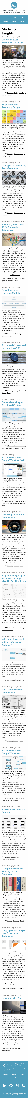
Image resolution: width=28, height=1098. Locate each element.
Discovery (10, 278)
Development (13, 503)
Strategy (16, 278)
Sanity (14, 1095)
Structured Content (19, 446)
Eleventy (19, 1095)
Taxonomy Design (12, 93)
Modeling (9, 95)
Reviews (5, 21)
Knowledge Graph (7, 448)
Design (9, 156)
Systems (4, 215)
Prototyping (10, 334)
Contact (22, 21)
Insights (14, 18)
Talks (22, 18)
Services (5, 18)
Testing (4, 156)
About (14, 21)
